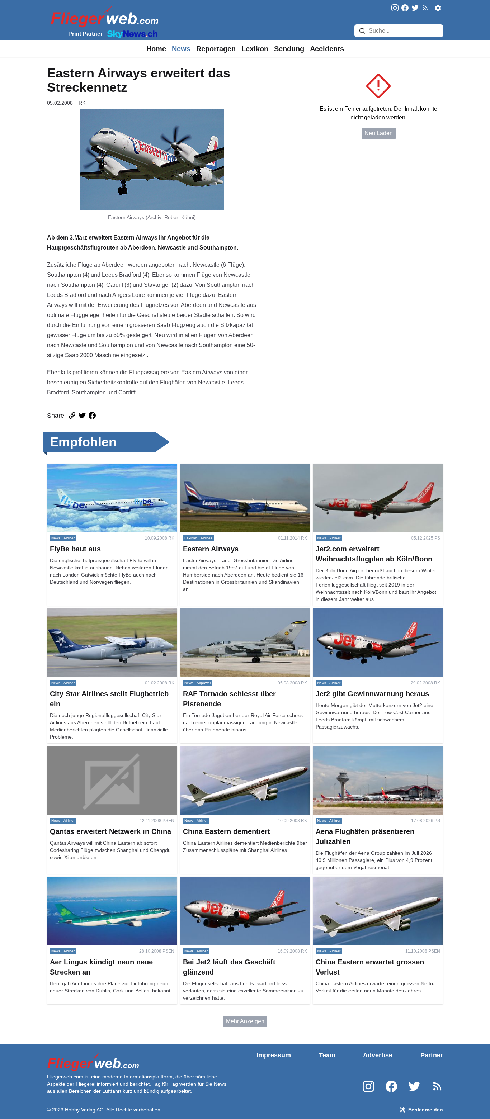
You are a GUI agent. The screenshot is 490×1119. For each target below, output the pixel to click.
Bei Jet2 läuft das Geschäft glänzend (226, 881)
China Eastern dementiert (212, 750)
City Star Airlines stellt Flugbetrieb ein (94, 613)
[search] (362, 31)
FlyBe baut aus (66, 468)
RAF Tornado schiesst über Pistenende (230, 613)
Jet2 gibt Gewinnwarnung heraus (355, 613)
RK (82, 103)
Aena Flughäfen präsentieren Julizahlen (364, 750)
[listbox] (156, 48)
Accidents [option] (327, 49)
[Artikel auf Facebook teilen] (92, 415)
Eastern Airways (200, 468)
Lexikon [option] (254, 49)
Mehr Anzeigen (245, 1021)
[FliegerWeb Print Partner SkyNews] (131, 33)
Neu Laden (378, 133)
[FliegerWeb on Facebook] (405, 8)
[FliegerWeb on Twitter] (415, 8)
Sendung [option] (289, 49)
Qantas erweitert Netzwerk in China (92, 750)
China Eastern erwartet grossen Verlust (362, 881)
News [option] (181, 49)
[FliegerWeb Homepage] (103, 16)
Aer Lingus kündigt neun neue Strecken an (101, 881)
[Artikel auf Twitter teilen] (82, 415)
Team (327, 1055)
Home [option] (156, 49)
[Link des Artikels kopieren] (72, 415)
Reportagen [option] (216, 49)
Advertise (377, 1055)
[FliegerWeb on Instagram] (395, 8)
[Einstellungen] (438, 8)
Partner (431, 1055)
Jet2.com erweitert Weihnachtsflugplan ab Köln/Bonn (366, 472)
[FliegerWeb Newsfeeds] (425, 8)
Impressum (273, 1055)
